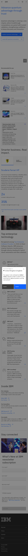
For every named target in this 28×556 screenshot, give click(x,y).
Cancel (5, 286)
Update (17, 286)
